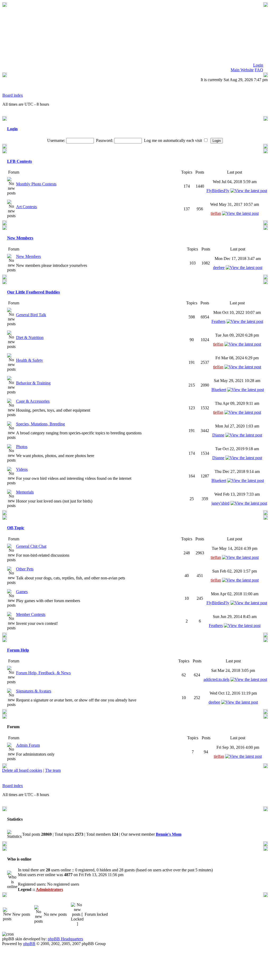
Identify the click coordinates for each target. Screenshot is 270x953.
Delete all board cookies (22, 770)
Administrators (49, 889)
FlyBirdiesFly (217, 190)
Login (12, 129)
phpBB (29, 943)
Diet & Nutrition (30, 337)
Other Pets (24, 569)
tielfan (216, 213)
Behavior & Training (33, 383)
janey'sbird (220, 503)
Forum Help (18, 650)
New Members (20, 238)
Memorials (25, 492)
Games (22, 591)
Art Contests (26, 206)
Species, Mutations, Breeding (40, 424)
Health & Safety (29, 360)
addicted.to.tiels (216, 679)
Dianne (218, 435)
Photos (21, 446)
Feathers (218, 321)
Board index (12, 95)
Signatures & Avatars (33, 691)
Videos (22, 469)
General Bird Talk (31, 315)
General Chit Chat (31, 546)
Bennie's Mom (168, 834)
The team (53, 770)
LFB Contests (19, 161)
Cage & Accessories (33, 401)
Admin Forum (28, 745)
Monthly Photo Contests (36, 184)
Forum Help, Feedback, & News (43, 673)
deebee (219, 267)
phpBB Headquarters (65, 939)
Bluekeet (218, 389)
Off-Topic (15, 528)
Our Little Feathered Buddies (33, 292)
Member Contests (30, 614)
